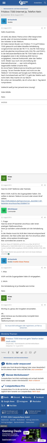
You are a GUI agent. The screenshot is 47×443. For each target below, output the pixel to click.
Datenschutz (30, 422)
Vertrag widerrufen (32, 420)
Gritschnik (6, 15)
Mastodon (37, 401)
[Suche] (45, 3)
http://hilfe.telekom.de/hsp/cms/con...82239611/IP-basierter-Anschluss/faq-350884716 (21, 202)
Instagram (23, 401)
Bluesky (28, 397)
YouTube (13, 405)
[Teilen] (41, 28)
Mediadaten (21, 420)
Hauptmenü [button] (4, 3)
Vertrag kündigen (7, 422)
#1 (45, 28)
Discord (17, 397)
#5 (45, 305)
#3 (45, 217)
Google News (9, 401)
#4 (45, 268)
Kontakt (12, 420)
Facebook (40, 397)
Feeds (6, 397)
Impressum (5, 420)
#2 (45, 185)
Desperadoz (10, 344)
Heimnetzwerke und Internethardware (27, 344)
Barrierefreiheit (19, 422)
